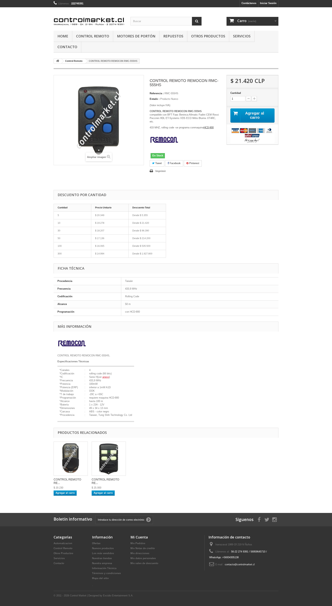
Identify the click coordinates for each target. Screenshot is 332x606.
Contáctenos (249, 3)
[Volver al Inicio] (57, 61)
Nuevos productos (103, 548)
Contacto (67, 47)
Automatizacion (63, 543)
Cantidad (235, 93)
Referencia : (157, 93)
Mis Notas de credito (142, 548)
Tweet (158, 163)
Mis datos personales (143, 558)
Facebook (175, 163)
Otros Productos (208, 36)
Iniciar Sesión (268, 3)
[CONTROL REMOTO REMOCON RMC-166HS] (71, 459)
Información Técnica (104, 568)
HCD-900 (209, 127)
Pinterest (193, 163)
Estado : (154, 98)
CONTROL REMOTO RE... (67, 481)
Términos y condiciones (106, 573)
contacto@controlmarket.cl (240, 564)
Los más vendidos (103, 553)
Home (62, 36)
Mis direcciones (139, 553)
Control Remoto (92, 36)
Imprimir (160, 171)
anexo (105, 377)
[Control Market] (89, 18)
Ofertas (96, 543)
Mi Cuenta (139, 537)
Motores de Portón (136, 36)
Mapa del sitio (100, 578)
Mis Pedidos (137, 543)
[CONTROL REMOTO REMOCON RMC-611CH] (109, 459)
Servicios (242, 36)
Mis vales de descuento (144, 563)
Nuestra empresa (102, 563)
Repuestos (173, 36)
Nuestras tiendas (102, 558)
